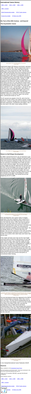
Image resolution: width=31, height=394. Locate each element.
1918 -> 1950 (12, 5)
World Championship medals (7, 12)
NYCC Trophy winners (21, 12)
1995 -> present (5, 8)
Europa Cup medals (5, 16)
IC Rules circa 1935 (16, 16)
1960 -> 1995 (20, 5)
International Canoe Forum (16, 368)
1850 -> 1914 (4, 5)
